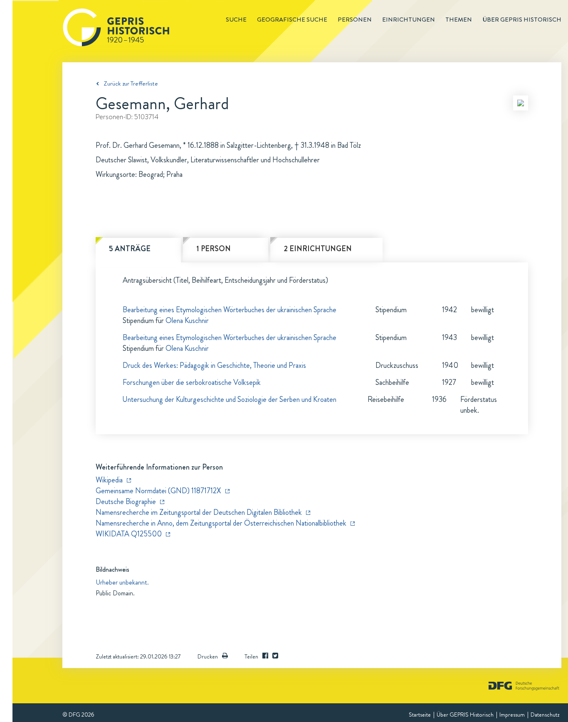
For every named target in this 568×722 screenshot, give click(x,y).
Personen (355, 19)
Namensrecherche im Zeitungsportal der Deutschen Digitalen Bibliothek (199, 512)
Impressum (512, 714)
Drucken (208, 656)
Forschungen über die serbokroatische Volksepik (192, 382)
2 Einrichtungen (318, 248)
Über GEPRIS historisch (521, 19)
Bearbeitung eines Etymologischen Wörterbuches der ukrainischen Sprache (229, 309)
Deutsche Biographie (126, 501)
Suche (236, 19)
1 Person (213, 248)
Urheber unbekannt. (122, 582)
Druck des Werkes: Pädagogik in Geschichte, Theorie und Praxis (214, 365)
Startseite (420, 714)
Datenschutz (545, 714)
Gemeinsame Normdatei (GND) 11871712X (158, 490)
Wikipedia (109, 480)
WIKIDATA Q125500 (129, 534)
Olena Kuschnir (187, 320)
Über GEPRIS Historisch (465, 714)
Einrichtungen (408, 19)
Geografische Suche (292, 19)
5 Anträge (130, 248)
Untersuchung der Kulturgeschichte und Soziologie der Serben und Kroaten (229, 399)
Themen (458, 19)
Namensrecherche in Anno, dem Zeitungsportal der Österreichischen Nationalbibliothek (221, 523)
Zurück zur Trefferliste (131, 83)
